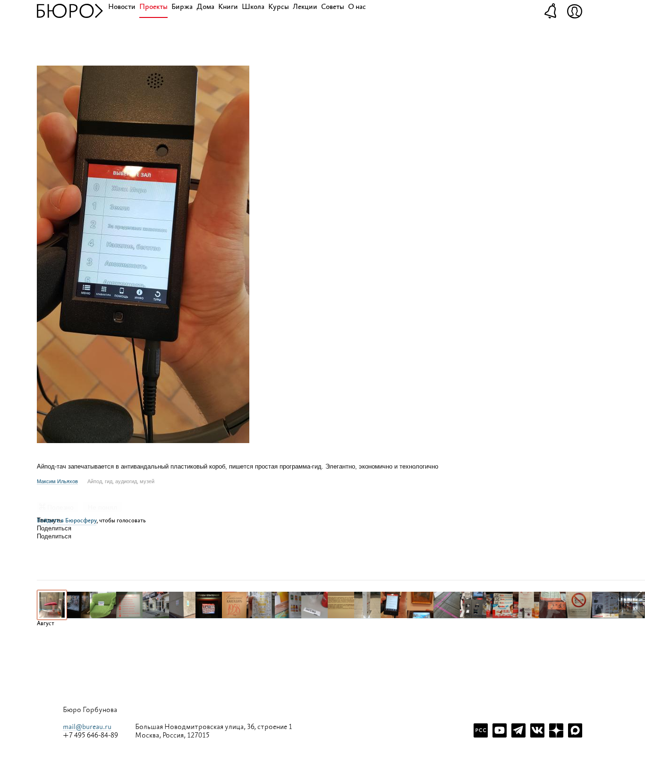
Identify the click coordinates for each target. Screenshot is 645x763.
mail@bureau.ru (87, 727)
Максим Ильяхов (57, 481)
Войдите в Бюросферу (66, 521)
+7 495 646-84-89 (90, 735)
